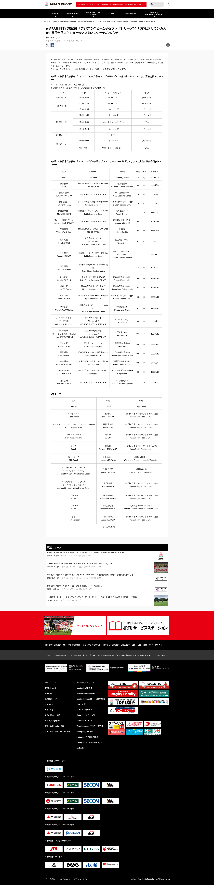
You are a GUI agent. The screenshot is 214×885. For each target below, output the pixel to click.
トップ (46, 21)
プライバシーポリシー (81, 879)
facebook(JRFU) (83, 688)
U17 (151, 645)
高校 (145, 645)
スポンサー (49, 704)
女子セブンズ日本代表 (65, 40)
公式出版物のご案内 (52, 715)
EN (169, 5)
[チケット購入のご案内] (75, 625)
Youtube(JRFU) (83, 720)
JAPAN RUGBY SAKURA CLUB (109, 4)
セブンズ (80, 40)
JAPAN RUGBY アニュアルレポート (152, 655)
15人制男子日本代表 (53, 645)
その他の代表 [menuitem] (72, 13)
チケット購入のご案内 (85, 4)
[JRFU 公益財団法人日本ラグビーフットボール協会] (58, 4)
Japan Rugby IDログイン (134, 4)
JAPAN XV (125, 645)
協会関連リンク (51, 699)
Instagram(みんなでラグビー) (88, 742)
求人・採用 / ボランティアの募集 (58, 731)
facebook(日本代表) (85, 693)
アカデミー (159, 645)
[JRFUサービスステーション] (138, 625)
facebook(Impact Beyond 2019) (90, 699)
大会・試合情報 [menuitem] (130, 13)
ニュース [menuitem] (112, 13)
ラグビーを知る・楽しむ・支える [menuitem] (153, 13)
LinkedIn (80, 748)
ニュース (54, 21)
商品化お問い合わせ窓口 (54, 726)
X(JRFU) (80, 704)
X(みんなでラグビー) (85, 715)
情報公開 (48, 693)
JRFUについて (50, 688)
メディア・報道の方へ (53, 720)
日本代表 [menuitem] (55, 13)
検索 (151, 4)
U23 (133, 645)
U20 (139, 645)
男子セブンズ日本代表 (71, 645)
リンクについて (65, 879)
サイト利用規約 (50, 879)
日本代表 (50, 40)
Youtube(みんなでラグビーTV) (89, 726)
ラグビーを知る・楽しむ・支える (82, 655)
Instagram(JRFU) (84, 731)
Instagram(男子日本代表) (87, 737)
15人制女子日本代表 (111, 645)
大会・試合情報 (60, 655)
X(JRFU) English (83, 709)
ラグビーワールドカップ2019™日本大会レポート (116, 655)
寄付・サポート (51, 709)
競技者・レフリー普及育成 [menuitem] (93, 13)
